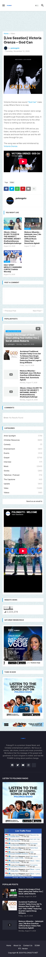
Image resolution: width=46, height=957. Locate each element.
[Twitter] (11, 189)
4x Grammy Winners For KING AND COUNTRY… (21, 844)
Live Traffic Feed (23, 831)
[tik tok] (34, 765)
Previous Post (10, 311)
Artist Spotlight (23, 436)
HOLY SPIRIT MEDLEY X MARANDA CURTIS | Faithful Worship (13, 268)
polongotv (21, 198)
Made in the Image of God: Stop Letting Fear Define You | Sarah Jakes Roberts (31, 891)
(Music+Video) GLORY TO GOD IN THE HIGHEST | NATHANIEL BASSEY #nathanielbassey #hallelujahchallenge (12, 237)
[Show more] (33, 189)
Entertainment (23, 449)
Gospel (23, 457)
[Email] (28, 189)
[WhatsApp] (17, 189)
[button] (3, 5)
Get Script (15, 877)
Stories (23, 471)
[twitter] (18, 765)
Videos (23, 492)
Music (23, 466)
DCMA (37, 945)
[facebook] (12, 765)
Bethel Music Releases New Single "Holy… (21, 848)
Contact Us (27, 945)
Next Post (37, 311)
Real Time (22, 877)
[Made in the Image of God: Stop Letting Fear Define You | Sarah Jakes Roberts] (9, 893)
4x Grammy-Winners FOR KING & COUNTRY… (21, 865)
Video (12, 33)
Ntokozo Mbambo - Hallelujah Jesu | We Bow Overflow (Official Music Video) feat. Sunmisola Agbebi (32, 237)
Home (6, 33)
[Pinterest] (22, 189)
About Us (17, 945)
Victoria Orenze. (11, 146)
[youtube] (23, 765)
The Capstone (23, 479)
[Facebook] (6, 189)
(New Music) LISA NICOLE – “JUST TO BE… (21, 857)
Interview (23, 462)
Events (23, 453)
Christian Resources (23, 440)
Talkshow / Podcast (23, 475)
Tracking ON (29, 877)
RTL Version (23, 948)
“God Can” (32, 102)
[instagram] (28, 765)
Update (23, 484)
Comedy (23, 444)
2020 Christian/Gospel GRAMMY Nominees (19, 852)
